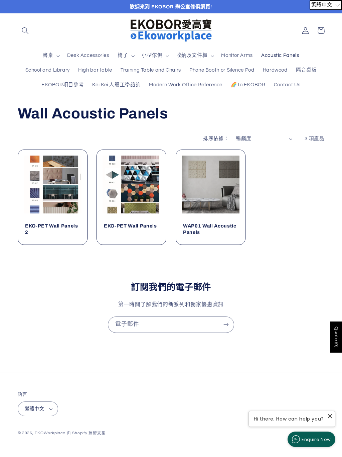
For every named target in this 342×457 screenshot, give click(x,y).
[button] (25, 30)
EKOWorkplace (50, 433)
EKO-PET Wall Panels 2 (51, 229)
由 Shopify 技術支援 (86, 433)
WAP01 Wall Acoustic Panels (209, 229)
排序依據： (216, 138)
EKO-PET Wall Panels (130, 226)
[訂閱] (226, 324)
